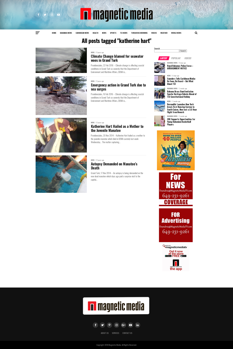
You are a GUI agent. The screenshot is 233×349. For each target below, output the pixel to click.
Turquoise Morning (139, 32)
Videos (154, 32)
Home (54, 32)
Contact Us (127, 333)
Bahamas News (66, 32)
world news (176, 32)
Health (95, 32)
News (104, 32)
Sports (113, 32)
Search (157, 48)
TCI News (123, 32)
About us (105, 333)
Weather (163, 32)
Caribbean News (82, 32)
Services (115, 333)
